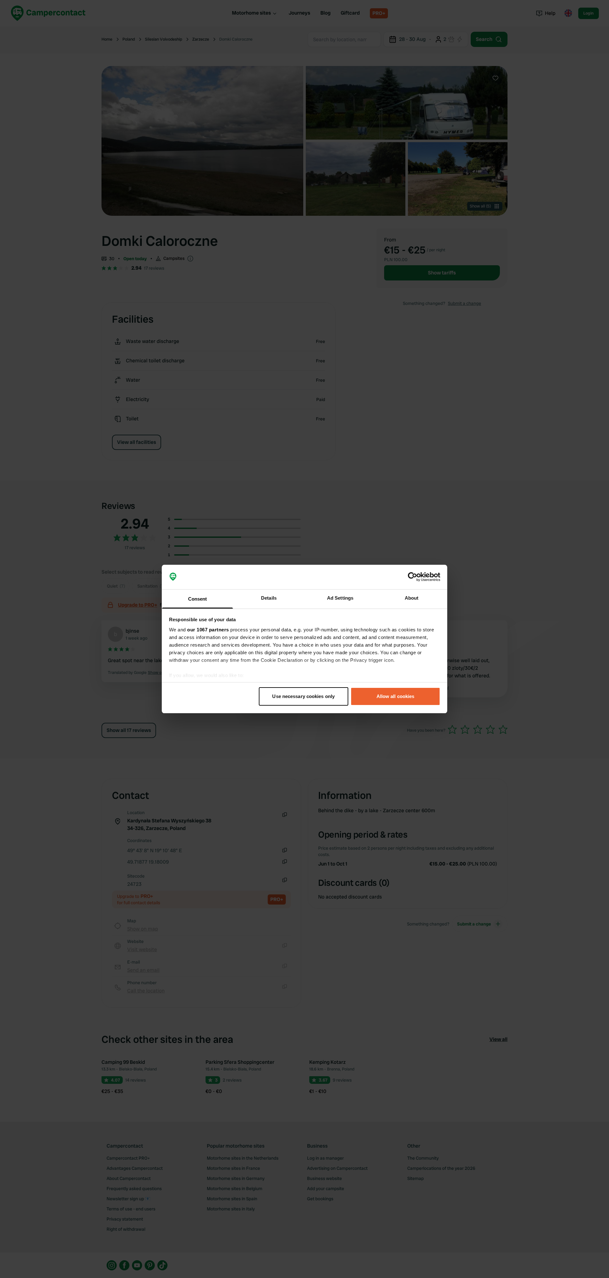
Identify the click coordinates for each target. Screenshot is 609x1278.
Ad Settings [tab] (340, 598)
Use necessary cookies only (303, 696)
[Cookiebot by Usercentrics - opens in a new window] (412, 577)
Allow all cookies (396, 696)
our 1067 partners (208, 629)
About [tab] (412, 598)
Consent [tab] (197, 599)
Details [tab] (269, 598)
